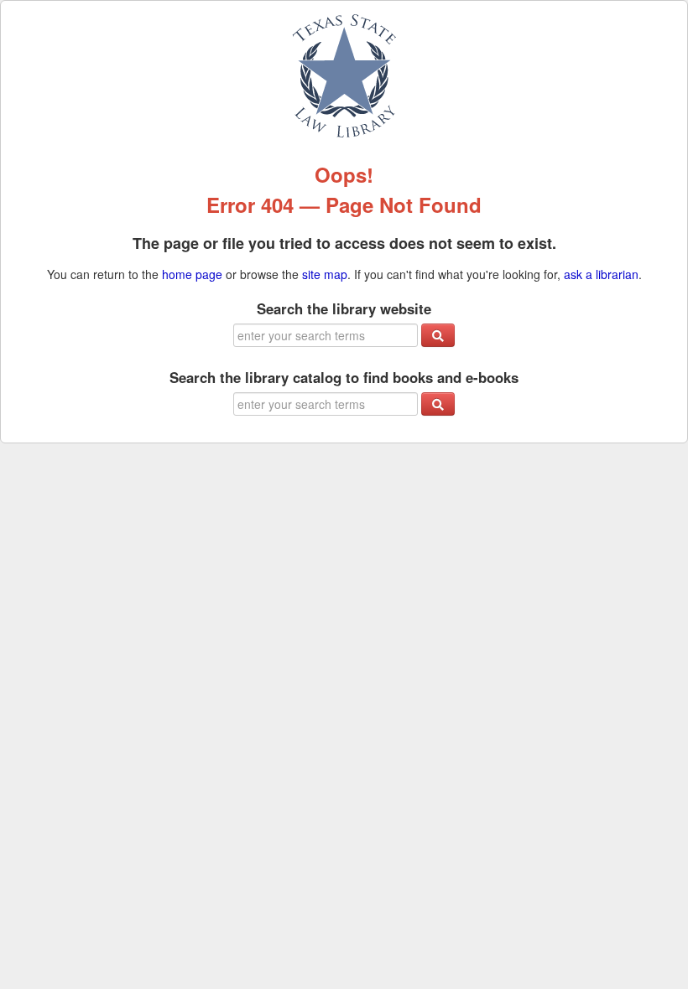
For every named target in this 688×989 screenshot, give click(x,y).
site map (324, 274)
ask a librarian (601, 274)
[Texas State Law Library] (344, 73)
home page (192, 274)
